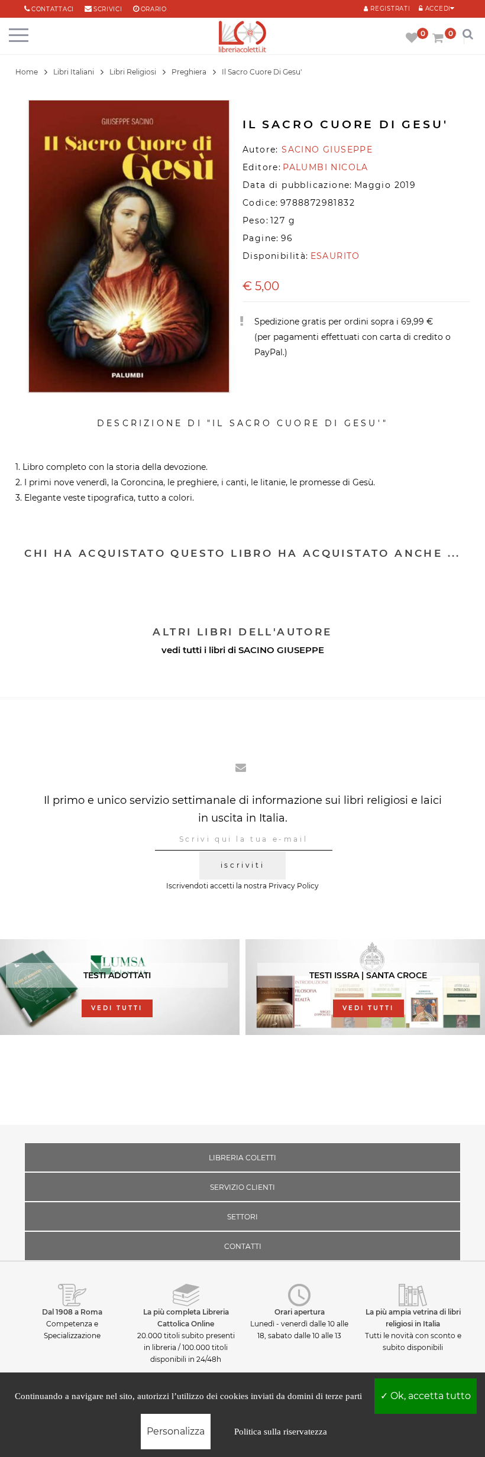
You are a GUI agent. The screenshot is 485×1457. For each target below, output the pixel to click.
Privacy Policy (294, 885)
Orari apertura (299, 1311)
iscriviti (242, 865)
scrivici (107, 9)
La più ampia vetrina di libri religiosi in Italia (413, 1317)
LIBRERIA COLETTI (242, 1157)
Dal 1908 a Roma (72, 1311)
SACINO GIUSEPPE (281, 650)
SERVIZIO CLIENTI (242, 1187)
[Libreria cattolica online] (242, 37)
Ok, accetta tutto (429, 1395)
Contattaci (52, 9)
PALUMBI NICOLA (325, 167)
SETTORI (242, 1216)
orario (154, 9)
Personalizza (176, 1431)
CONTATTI (242, 1246)
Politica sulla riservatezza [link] (280, 1431)
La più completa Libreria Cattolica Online (186, 1317)
